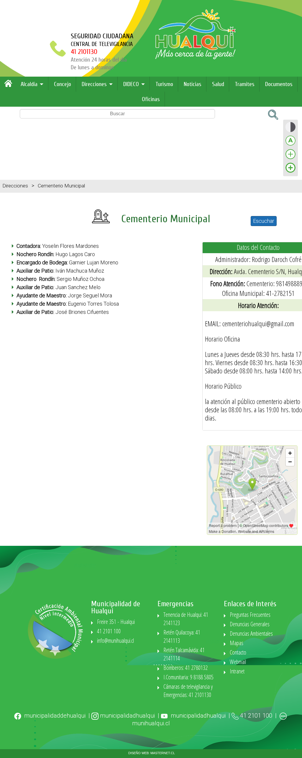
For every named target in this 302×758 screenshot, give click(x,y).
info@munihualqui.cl (115, 641)
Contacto (238, 652)
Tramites (245, 84)
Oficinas (151, 99)
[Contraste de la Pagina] (290, 131)
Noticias (192, 84)
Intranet (237, 671)
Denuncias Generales (250, 624)
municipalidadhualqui (127, 715)
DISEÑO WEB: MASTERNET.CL (151, 753)
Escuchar (263, 221)
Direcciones (94, 84)
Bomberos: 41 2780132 (185, 668)
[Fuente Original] (290, 145)
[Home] (196, 57)
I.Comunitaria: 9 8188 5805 (188, 677)
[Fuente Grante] (290, 159)
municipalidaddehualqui (55, 715)
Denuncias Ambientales (251, 633)
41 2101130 (84, 52)
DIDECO (131, 84)
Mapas (236, 643)
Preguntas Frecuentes (250, 615)
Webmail (238, 662)
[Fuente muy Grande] (290, 172)
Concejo (62, 84)
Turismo (164, 84)
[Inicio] (9, 85)
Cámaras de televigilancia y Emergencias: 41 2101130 (188, 691)
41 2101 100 (109, 631)
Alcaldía (29, 84)
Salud (218, 84)
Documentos (279, 84)
